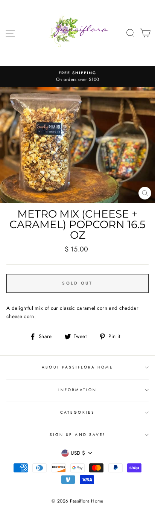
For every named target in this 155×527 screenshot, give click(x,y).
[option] (77, 77)
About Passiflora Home (77, 367)
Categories (77, 412)
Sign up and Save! (77, 434)
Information (77, 390)
